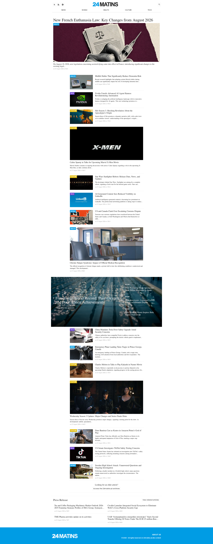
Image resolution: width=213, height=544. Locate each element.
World (84, 10)
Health (106, 10)
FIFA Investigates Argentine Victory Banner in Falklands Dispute (140, 301)
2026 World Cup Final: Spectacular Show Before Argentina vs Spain (139, 289)
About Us (156, 534)
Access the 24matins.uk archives (106, 488)
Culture (128, 10)
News (63, 10)
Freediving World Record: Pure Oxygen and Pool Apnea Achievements (87, 300)
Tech (150, 10)
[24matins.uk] (66, 537)
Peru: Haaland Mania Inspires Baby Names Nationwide (139, 313)
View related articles (65, 308)
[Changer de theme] (62, 4)
